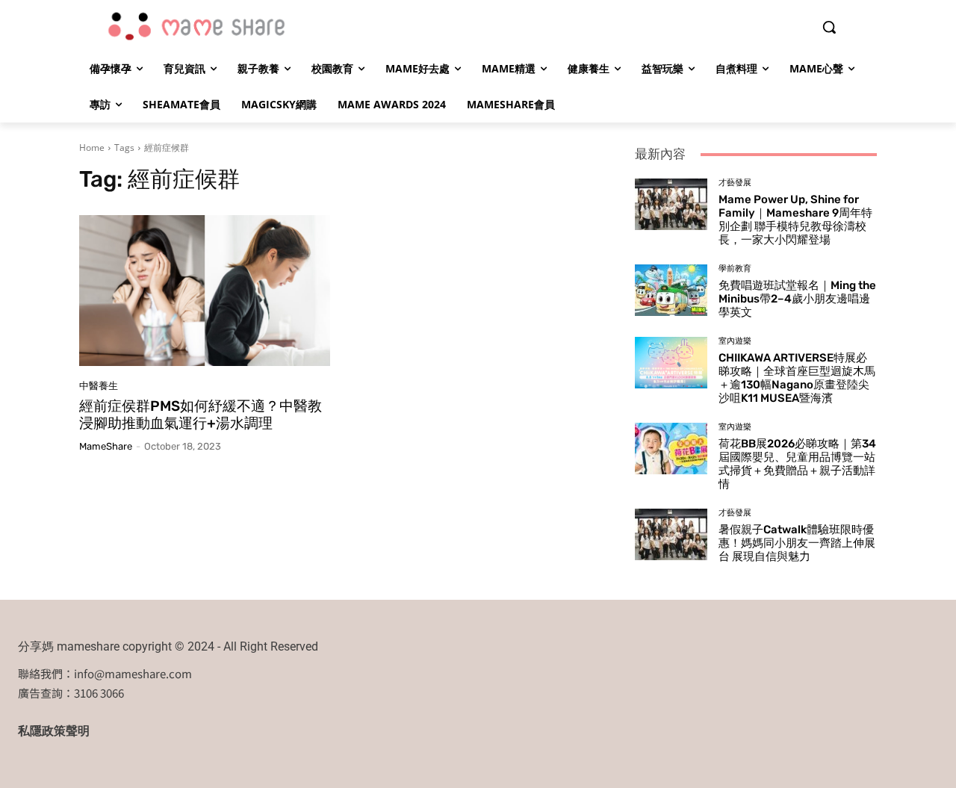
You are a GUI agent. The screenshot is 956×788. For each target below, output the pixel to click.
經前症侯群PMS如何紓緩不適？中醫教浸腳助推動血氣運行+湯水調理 (200, 414)
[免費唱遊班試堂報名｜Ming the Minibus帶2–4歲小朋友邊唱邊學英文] (671, 289)
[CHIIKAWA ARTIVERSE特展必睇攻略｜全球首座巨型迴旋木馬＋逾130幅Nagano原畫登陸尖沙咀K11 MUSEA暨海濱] (671, 362)
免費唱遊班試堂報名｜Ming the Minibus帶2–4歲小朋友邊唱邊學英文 (797, 299)
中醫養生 (98, 386)
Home (92, 147)
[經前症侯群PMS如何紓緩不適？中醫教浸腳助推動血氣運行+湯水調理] (204, 290)
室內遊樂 (734, 341)
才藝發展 (734, 183)
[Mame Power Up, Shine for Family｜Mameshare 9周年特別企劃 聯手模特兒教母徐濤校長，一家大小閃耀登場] (671, 204)
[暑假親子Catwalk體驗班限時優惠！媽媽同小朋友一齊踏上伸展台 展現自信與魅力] (671, 534)
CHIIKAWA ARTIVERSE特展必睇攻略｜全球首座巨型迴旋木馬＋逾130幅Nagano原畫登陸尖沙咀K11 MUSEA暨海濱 (796, 378)
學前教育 (734, 268)
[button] (829, 27)
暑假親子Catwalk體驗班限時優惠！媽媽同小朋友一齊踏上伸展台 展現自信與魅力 (796, 543)
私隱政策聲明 (54, 731)
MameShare (105, 446)
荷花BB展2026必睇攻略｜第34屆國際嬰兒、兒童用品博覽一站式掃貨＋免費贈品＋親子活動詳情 (797, 464)
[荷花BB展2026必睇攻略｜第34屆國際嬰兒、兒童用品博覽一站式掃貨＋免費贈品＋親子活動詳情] (671, 448)
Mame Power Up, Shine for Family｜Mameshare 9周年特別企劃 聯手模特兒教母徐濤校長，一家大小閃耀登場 (795, 219)
